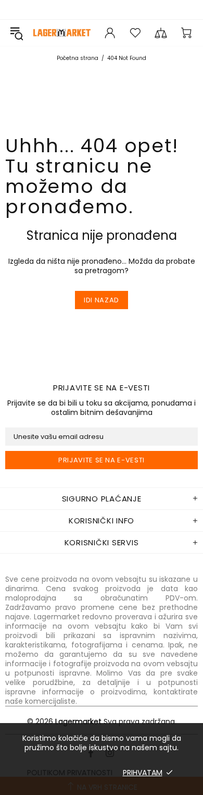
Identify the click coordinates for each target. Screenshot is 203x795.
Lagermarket (62, 32)
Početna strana (77, 58)
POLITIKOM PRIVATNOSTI (69, 772)
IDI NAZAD (101, 300)
